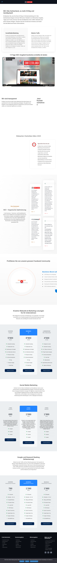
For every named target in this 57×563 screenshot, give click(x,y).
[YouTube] (51, 552)
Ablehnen (27, 561)
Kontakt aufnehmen (10, 439)
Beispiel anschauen (10, 370)
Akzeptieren (22, 561)
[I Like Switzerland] (28, 2)
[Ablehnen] (55, 560)
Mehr (32, 211)
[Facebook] (45, 552)
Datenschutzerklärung (34, 561)
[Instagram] (48, 552)
